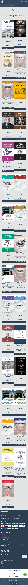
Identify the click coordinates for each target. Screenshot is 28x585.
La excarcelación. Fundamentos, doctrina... (20, 345)
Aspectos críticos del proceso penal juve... (7, 468)
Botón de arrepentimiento (14, 576)
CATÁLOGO (17, 518)
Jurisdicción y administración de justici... (7, 499)
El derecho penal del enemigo (7, 313)
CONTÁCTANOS (5, 518)
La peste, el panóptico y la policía (20, 223)
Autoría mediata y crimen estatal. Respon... (7, 131)
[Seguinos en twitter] (8, 551)
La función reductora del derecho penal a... (7, 436)
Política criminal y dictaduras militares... (20, 313)
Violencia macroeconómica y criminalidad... (7, 69)
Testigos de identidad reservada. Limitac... (8, 343)
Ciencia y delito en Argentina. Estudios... (8, 375)
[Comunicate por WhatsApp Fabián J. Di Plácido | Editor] (25, 574)
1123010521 (5, 540)
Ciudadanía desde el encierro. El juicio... (20, 406)
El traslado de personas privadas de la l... (7, 406)
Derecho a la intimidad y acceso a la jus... (7, 162)
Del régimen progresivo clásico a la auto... (20, 38)
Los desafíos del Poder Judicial (20, 69)
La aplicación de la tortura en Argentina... (20, 161)
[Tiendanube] (14, 570)
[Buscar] (12, 5)
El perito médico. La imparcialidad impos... (8, 253)
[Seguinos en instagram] (2, 551)
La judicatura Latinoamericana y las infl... (20, 436)
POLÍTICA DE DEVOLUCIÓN (17, 515)
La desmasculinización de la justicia (20, 283)
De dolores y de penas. (7, 221)
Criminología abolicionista (20, 131)
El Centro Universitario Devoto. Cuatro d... (7, 283)
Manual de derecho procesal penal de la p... (7, 40)
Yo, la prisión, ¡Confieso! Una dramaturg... (20, 100)
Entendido (14, 583)
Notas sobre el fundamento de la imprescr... (7, 192)
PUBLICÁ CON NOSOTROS (4, 515)
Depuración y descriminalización (20, 193)
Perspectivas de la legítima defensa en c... (20, 469)
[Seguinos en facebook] (5, 551)
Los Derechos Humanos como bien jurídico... (20, 376)
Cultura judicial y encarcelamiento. (7, 99)
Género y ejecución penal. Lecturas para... (20, 253)
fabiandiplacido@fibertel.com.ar (10, 542)
